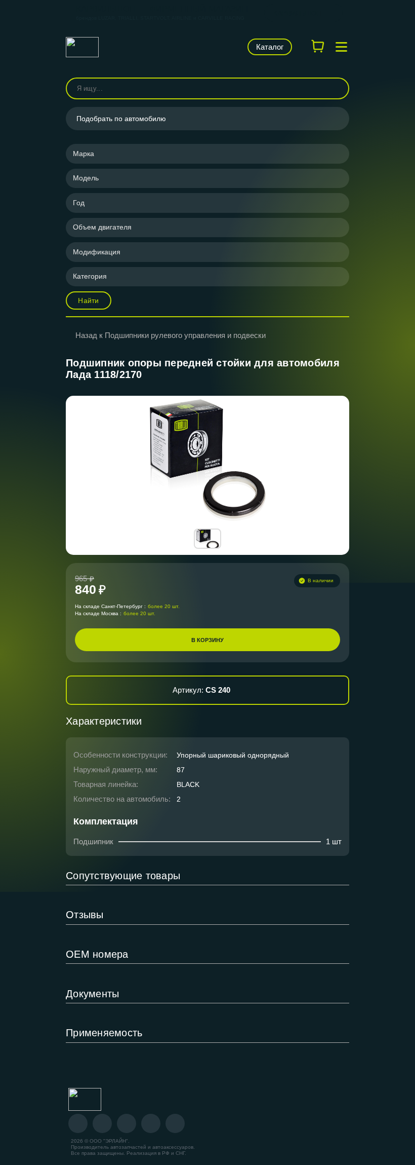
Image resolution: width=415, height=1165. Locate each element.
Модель (86, 178)
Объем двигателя (102, 227)
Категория (90, 276)
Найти (88, 300)
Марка (83, 153)
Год (79, 203)
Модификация (96, 252)
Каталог (269, 47)
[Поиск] (337, 88)
